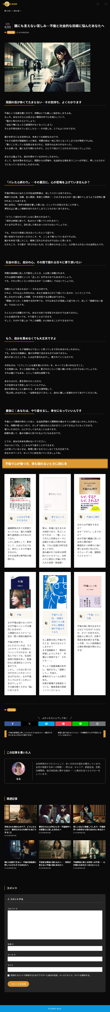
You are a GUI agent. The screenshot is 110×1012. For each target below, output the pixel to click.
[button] (12, 723)
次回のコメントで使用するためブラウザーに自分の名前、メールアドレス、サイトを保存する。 (50, 975)
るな (18, 778)
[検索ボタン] (98, 4)
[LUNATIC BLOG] (10, 4)
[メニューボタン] (106, 4)
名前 (11, 944)
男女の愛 (11, 32)
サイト (10, 965)
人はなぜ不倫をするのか (23, 518)
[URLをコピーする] (97, 723)
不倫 (19, 614)
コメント (12, 908)
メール (12, 954)
